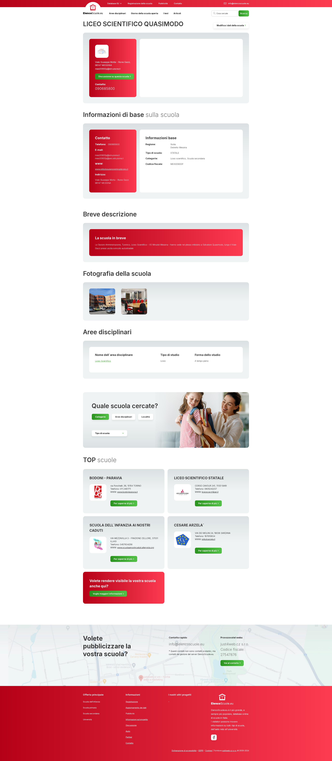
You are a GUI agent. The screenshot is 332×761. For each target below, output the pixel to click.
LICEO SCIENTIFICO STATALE (199, 478)
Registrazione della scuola (140, 3)
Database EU (113, 3)
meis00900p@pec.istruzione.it (109, 158)
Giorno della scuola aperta (144, 13)
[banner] (93, 8)
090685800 (105, 88)
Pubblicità (163, 3)
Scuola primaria (89, 707)
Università (87, 719)
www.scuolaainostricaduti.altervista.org (135, 547)
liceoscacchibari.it (210, 492)
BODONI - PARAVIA (105, 478)
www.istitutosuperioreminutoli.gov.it (111, 169)
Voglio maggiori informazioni (107, 593)
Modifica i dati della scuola (230, 25)
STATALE (174, 153)
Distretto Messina (178, 147)
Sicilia (173, 144)
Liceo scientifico (178, 158)
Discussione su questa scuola (113, 76)
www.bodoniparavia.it (127, 492)
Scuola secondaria (196, 158)
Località (145, 416)
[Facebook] (214, 737)
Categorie (100, 416)
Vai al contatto (231, 663)
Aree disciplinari (117, 13)
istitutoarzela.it (208, 539)
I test (165, 13)
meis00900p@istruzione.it (107, 69)
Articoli (177, 13)
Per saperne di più (123, 503)
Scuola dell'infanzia (91, 701)
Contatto (178, 3)
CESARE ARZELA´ (189, 525)
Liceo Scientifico (103, 361)
